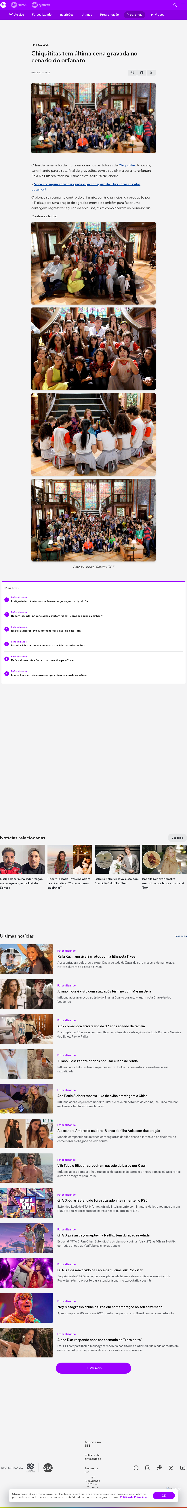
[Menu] (183, 5)
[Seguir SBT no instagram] (148, 1468)
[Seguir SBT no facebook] (136, 1468)
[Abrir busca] (175, 5)
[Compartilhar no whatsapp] (132, 73)
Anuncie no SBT (93, 1443)
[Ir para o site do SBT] (48, 1467)
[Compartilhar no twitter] (151, 73)
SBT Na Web (40, 45)
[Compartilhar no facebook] (141, 73)
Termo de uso (91, 1470)
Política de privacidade (93, 1457)
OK (164, 1495)
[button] (22, 870)
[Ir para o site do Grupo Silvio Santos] (20, 1467)
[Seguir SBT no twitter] (171, 1468)
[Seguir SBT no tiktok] (159, 1468)
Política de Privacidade (134, 1497)
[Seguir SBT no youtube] (183, 1468)
